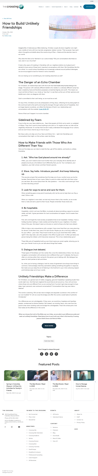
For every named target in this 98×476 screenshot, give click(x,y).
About (65, 6)
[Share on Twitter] (51, 354)
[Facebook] (5, 427)
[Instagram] (11, 427)
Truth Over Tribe (49, 341)
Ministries (41, 6)
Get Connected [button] (89, 6)
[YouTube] (19, 427)
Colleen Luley (7, 35)
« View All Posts (7, 18)
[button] (81, 6)
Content (47, 6)
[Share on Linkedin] (46, 354)
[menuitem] (91, 1)
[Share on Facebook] (41, 354)
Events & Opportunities (56, 6)
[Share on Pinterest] (56, 354)
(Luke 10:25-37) (44, 109)
